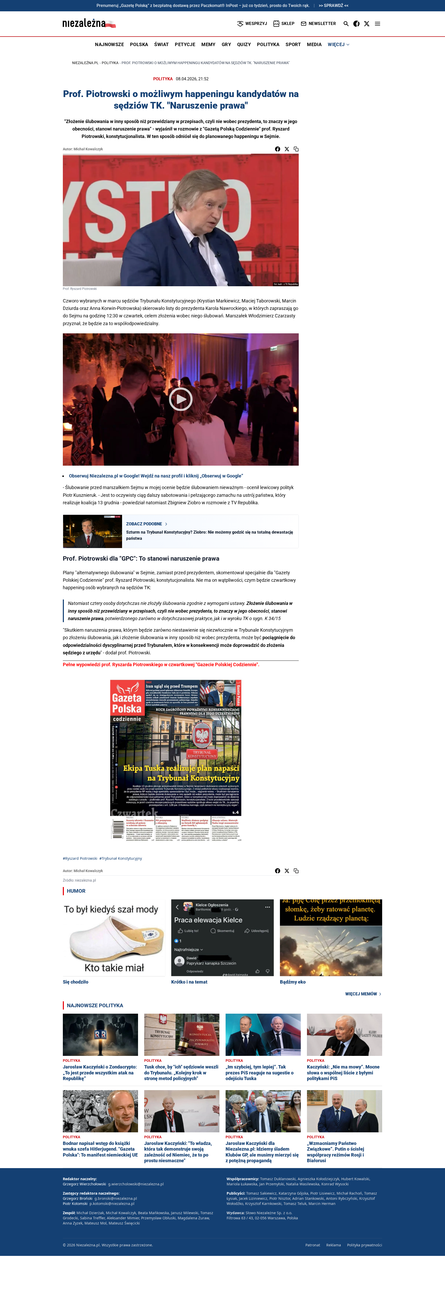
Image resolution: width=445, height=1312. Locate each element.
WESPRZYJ (256, 23)
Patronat (312, 1245)
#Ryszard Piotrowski (80, 858)
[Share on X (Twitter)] (286, 149)
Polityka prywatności (364, 1245)
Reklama (333, 1245)
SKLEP (287, 23)
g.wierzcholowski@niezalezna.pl (136, 1183)
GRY (226, 44)
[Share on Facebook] (277, 149)
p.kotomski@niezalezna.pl (112, 1203)
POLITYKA (268, 44)
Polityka (110, 63)
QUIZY (244, 44)
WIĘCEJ (336, 44)
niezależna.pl (85, 63)
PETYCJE (185, 44)
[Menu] (377, 24)
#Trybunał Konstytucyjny (120, 858)
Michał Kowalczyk (88, 149)
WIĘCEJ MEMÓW (361, 994)
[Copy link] (296, 149)
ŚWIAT (161, 44)
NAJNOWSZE (109, 44)
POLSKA (139, 44)
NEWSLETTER (322, 23)
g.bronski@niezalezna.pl (116, 1198)
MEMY (208, 44)
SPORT (293, 44)
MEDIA (314, 44)
